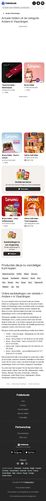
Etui (3, 282)
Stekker (5, 287)
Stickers (25, 278)
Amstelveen (6, 375)
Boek (33, 278)
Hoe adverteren (23, 433)
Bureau (34, 274)
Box (38, 278)
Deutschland (14, 471)
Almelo (37, 375)
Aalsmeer (34, 373)
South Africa (6, 475)
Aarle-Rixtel (15, 375)
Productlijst (23, 417)
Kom (30, 282)
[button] (38, 3)
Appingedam (30, 375)
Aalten (41, 370)
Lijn (12, 287)
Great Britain (6, 473)
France (35, 471)
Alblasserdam (33, 370)
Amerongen (26, 373)
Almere (4, 373)
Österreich (18, 468)
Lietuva (19, 473)
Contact (23, 405)
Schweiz (5, 471)
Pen (17, 282)
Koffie (19, 274)
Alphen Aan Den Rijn (20, 370)
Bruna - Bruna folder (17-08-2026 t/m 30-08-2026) (24, 339)
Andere (37, 301)
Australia (26, 468)
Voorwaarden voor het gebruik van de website (22, 492)
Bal (17, 287)
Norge (25, 473)
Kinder (10, 282)
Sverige (31, 473)
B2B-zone (23, 437)
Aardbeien (15, 278)
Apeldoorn (21, 378)
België (32, 468)
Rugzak (5, 278)
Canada (38, 468)
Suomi (29, 471)
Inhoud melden (23, 409)
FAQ (23, 401)
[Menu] (42, 3)
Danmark (23, 471)
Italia (13, 473)
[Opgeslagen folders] (34, 3)
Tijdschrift (38, 282)
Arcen (22, 375)
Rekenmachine (8, 274)
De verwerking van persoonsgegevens (23, 496)
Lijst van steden (23, 413)
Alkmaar (10, 373)
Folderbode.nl (28, 482)
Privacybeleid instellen (23, 487)
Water (26, 274)
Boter (23, 282)
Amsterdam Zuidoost (9, 378)
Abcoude (17, 373)
